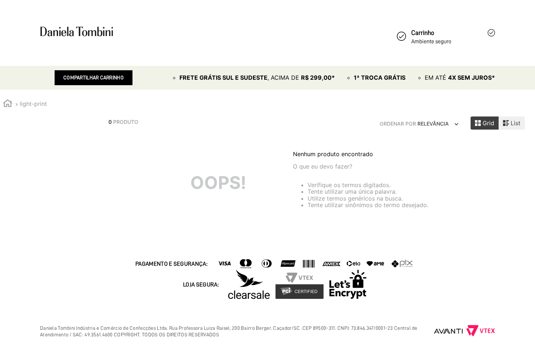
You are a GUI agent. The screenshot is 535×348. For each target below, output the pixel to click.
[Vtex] (480, 331)
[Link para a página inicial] (7, 104)
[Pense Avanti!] (448, 331)
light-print (33, 103)
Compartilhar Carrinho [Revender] (93, 77)
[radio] (485, 123)
